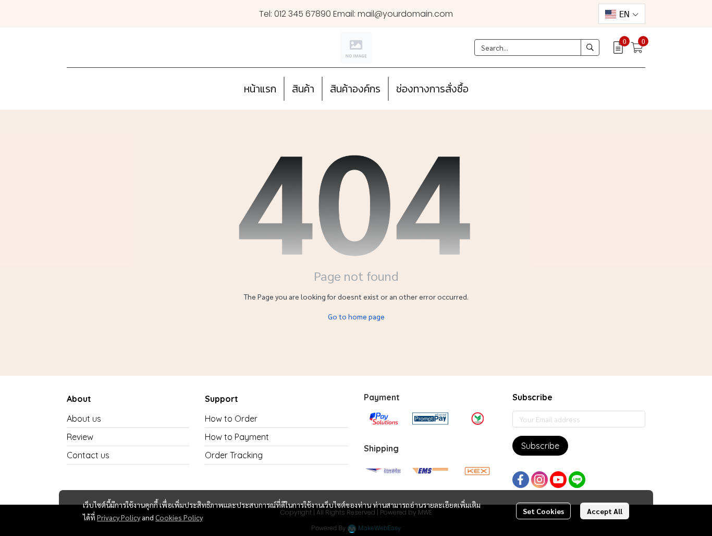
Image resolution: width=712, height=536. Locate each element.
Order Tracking (234, 455)
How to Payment (237, 437)
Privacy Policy (118, 517)
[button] (621, 14)
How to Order (231, 418)
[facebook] (520, 479)
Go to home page (356, 316)
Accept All (604, 511)
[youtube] (558, 479)
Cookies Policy (179, 517)
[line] (577, 479)
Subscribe (540, 445)
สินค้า (303, 89)
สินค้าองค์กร (355, 89)
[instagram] (539, 479)
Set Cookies (543, 511)
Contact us (88, 455)
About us (84, 418)
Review (80, 437)
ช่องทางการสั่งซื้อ (432, 89)
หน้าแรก (260, 89)
